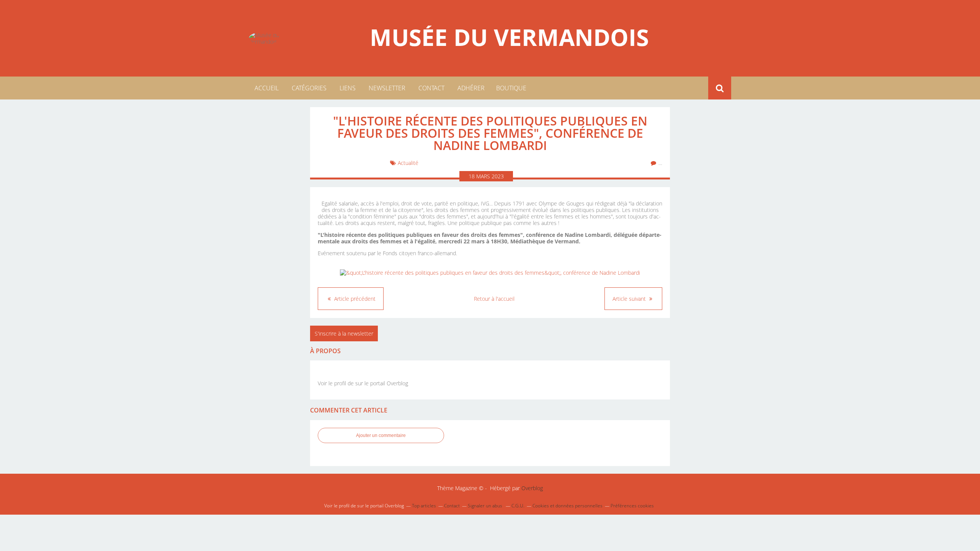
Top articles (424, 505)
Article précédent (354, 298)
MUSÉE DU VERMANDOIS (509, 37)
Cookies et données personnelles (567, 505)
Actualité (408, 162)
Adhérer (471, 88)
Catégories (309, 88)
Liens (348, 88)
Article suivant (629, 298)
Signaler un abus (485, 505)
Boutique (511, 88)
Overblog (532, 488)
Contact (431, 88)
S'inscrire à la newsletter (344, 333)
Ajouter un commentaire (381, 435)
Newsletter (387, 88)
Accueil (267, 88)
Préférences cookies (632, 505)
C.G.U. (517, 505)
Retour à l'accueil (494, 298)
